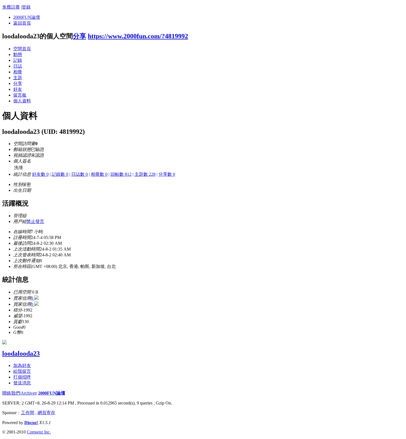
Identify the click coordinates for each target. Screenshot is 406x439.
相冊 (17, 72)
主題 (17, 77)
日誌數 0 (79, 174)
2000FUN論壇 (26, 17)
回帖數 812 (120, 174)
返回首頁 (22, 23)
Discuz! (31, 422)
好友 (17, 89)
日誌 (17, 66)
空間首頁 (22, 48)
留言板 (20, 95)
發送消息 (22, 383)
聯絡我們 (11, 393)
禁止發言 (35, 221)
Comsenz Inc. (39, 432)
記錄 (17, 60)
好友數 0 (40, 174)
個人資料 (22, 101)
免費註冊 (11, 7)
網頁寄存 (46, 412)
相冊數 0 (99, 174)
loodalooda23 (21, 353)
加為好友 (22, 365)
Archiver (28, 393)
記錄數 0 (60, 174)
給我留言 (22, 371)
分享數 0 (167, 174)
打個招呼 (22, 377)
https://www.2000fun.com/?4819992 (138, 36)
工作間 (27, 412)
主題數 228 (145, 174)
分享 (79, 36)
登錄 (26, 7)
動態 (17, 54)
